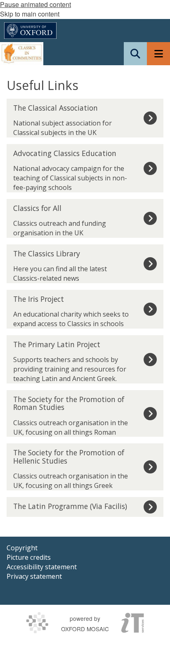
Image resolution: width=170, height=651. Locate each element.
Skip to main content (29, 14)
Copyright (22, 547)
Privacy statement (34, 576)
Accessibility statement (42, 566)
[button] (135, 53)
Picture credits (29, 557)
